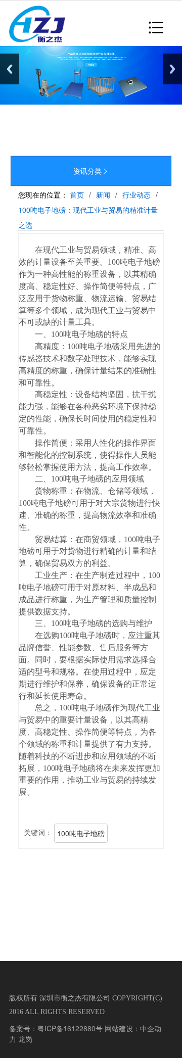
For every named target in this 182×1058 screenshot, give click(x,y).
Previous (9, 69)
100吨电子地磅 (81, 833)
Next (172, 69)
